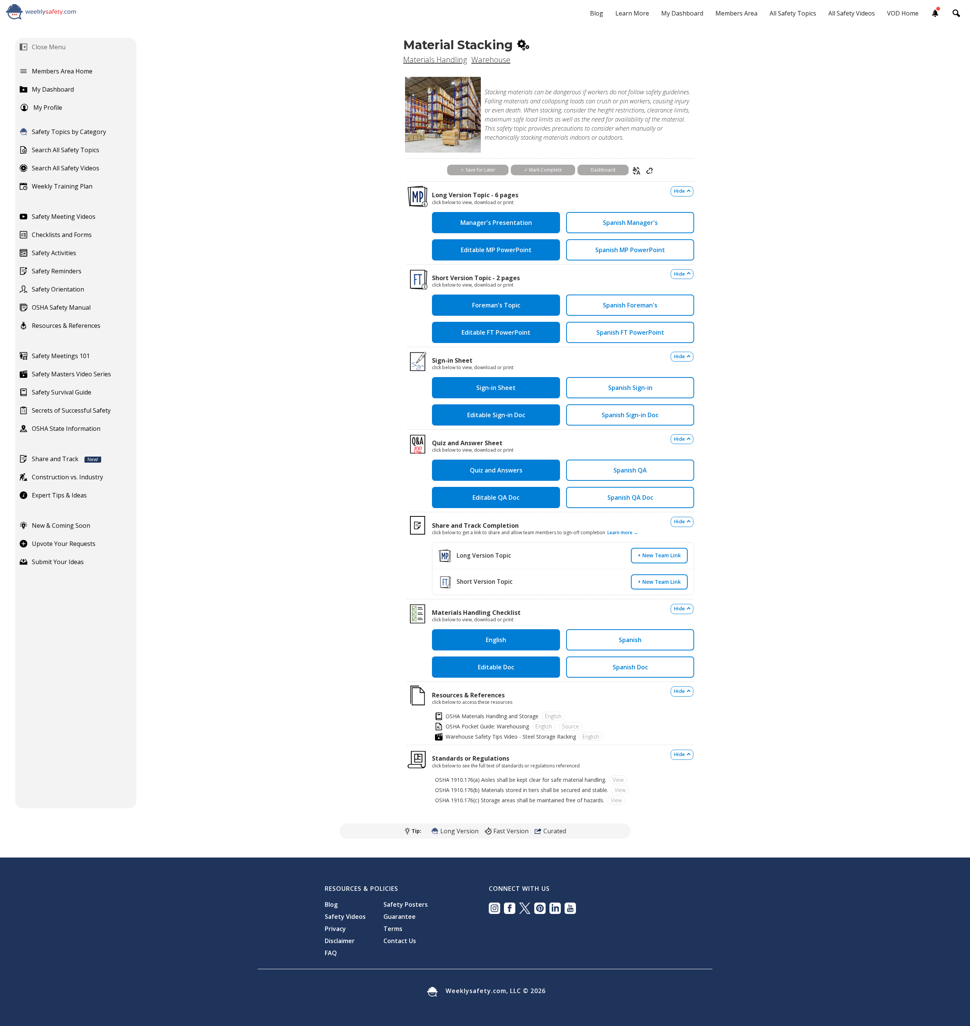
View (618, 779)
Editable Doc (496, 667)
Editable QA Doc (495, 497)
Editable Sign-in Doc (496, 415)
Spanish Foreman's (630, 305)
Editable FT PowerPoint (496, 332)
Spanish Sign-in (630, 388)
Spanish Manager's (630, 222)
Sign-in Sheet (496, 388)
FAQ (331, 953)
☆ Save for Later (477, 170)
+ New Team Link (659, 555)
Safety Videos (345, 916)
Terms (392, 929)
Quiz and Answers (496, 470)
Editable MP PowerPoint (496, 250)
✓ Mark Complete (543, 170)
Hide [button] (679, 191)
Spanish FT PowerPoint (630, 332)
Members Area (736, 13)
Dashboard (603, 170)
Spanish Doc (630, 667)
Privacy (335, 929)
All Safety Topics (793, 13)
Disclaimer (340, 941)
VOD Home (902, 13)
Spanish (630, 640)
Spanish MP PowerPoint (630, 250)
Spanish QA (630, 470)
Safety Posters (405, 904)
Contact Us (399, 941)
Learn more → (622, 532)
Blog (596, 13)
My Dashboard (682, 13)
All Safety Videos (851, 13)
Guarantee (399, 916)
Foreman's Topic (496, 305)
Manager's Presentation (496, 222)
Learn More (632, 13)
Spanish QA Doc (630, 497)
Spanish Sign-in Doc (630, 415)
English (496, 640)
